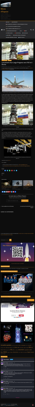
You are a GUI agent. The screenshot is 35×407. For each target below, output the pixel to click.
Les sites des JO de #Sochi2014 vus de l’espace (26, 207)
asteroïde (29, 345)
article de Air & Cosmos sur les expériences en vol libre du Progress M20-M (17, 165)
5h (14, 362)
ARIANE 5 (19, 345)
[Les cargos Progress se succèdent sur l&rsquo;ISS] (17, 183)
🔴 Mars (25, 30)
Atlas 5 (4, 347)
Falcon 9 (2, 349)
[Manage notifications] (33, 405)
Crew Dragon (21, 347)
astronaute (2, 347)
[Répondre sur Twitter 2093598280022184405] (4, 385)
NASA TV (9, 160)
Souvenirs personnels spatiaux (11, 37)
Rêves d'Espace (6, 362)
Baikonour (13, 66)
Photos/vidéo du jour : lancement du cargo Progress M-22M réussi (6, 187)
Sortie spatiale (25, 352)
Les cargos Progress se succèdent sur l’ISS (15, 187)
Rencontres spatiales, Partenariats (19, 35)
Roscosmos (15, 352)
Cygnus (25, 347)
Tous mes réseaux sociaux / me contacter (17, 263)
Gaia (4, 349)
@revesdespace (11, 362)
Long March (26, 349)
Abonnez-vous (24, 200)
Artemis (27, 345)
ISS (11, 349)
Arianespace (23, 345)
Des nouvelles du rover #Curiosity (8, 206)
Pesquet (8, 352)
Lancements (9, 60)
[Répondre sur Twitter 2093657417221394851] (4, 368)
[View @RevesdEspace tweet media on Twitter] (11, 376)
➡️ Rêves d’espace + (21, 37)
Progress (21, 66)
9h (14, 371)
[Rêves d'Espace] (2, 30)
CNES (18, 347)
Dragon (27, 347)
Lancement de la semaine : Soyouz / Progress (27, 187)
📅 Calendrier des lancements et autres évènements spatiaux (16, 24)
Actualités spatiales (4, 60)
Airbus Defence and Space (15, 345)
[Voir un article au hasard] (33, 30)
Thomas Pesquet (3, 353)
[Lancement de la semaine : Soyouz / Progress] (28, 183)
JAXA (13, 349)
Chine (15, 347)
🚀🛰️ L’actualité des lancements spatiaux (13, 26)
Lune (30, 349)
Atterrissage (7, 347)
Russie (24, 66)
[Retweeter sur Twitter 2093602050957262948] (6, 378)
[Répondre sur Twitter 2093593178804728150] (4, 394)
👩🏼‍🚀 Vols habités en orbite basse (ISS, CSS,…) (13, 28)
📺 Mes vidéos (8, 35)
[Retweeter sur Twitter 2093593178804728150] (6, 394)
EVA (32, 347)
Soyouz (26, 66)
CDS (13, 347)
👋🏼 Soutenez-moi (14, 22)
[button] (9, 22)
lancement (18, 66)
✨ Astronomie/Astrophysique (11, 30)
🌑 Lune (20, 30)
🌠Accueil (7, 22)
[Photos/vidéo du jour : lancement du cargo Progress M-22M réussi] (6, 183)
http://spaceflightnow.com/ (23, 164)
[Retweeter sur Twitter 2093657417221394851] (6, 368)
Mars (2, 352)
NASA (5, 352)
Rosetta (19, 352)
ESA (30, 347)
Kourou (17, 349)
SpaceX (32, 352)
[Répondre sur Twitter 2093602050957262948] (4, 378)
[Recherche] (10, 240)
